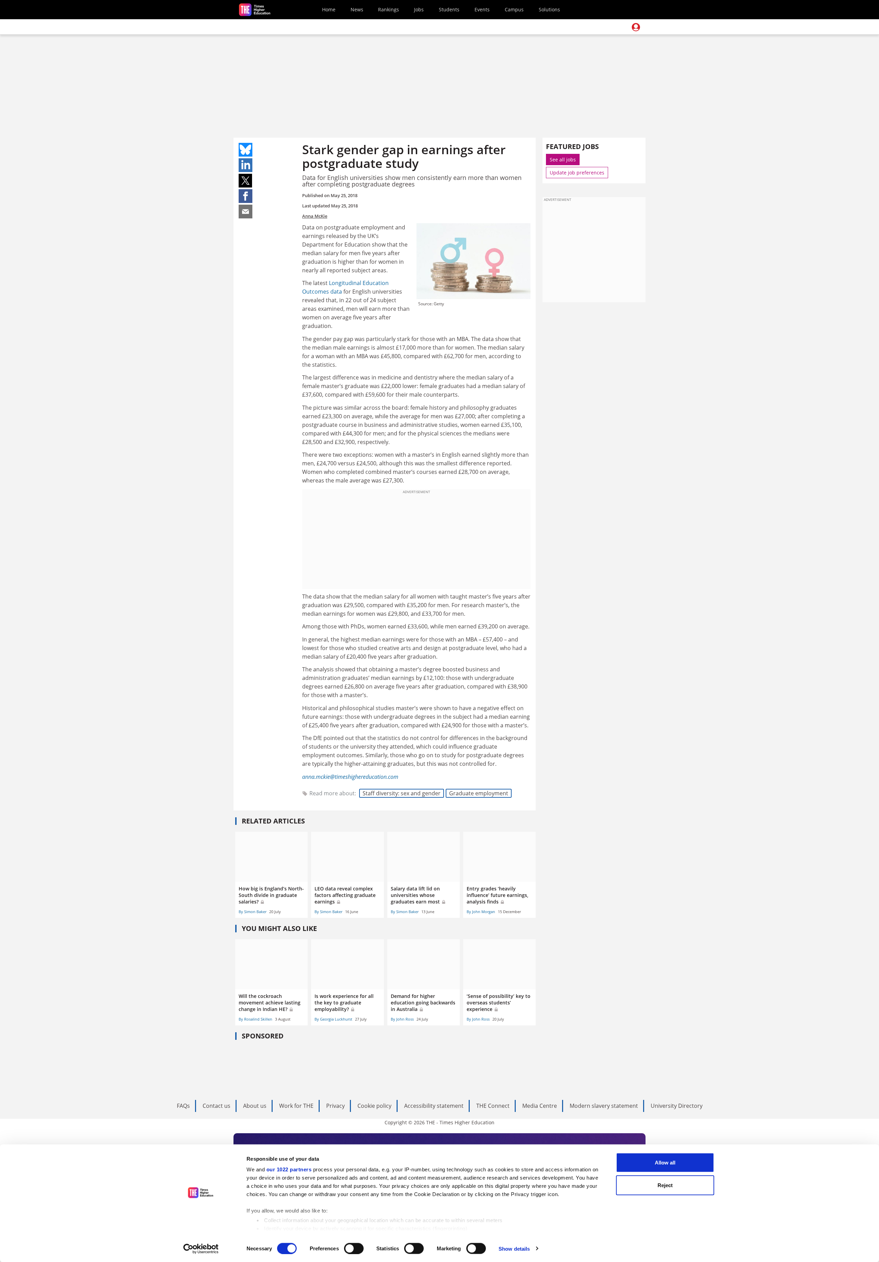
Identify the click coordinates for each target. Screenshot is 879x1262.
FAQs (183, 1106)
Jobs (419, 9)
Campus (514, 9)
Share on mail (245, 211)
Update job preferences (577, 172)
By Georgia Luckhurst (333, 1019)
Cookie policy (374, 1106)
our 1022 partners (289, 1169)
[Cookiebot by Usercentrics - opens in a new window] (201, 1248)
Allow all (665, 1163)
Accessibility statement (434, 1106)
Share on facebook (245, 196)
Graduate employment (478, 793)
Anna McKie (314, 216)
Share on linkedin (245, 165)
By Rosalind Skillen (255, 1019)
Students (449, 9)
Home (328, 9)
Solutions (549, 9)
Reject (665, 1185)
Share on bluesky (245, 150)
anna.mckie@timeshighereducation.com (350, 777)
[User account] (635, 27)
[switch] (354, 1248)
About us (254, 1106)
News (357, 9)
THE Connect (493, 1106)
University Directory (677, 1106)
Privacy (335, 1106)
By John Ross (402, 1019)
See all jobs (563, 159)
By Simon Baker (252, 911)
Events (482, 9)
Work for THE (296, 1106)
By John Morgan (481, 911)
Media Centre (539, 1106)
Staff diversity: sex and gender (402, 793)
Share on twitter (245, 180)
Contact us (216, 1106)
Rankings (388, 9)
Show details (514, 1248)
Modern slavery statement (604, 1106)
